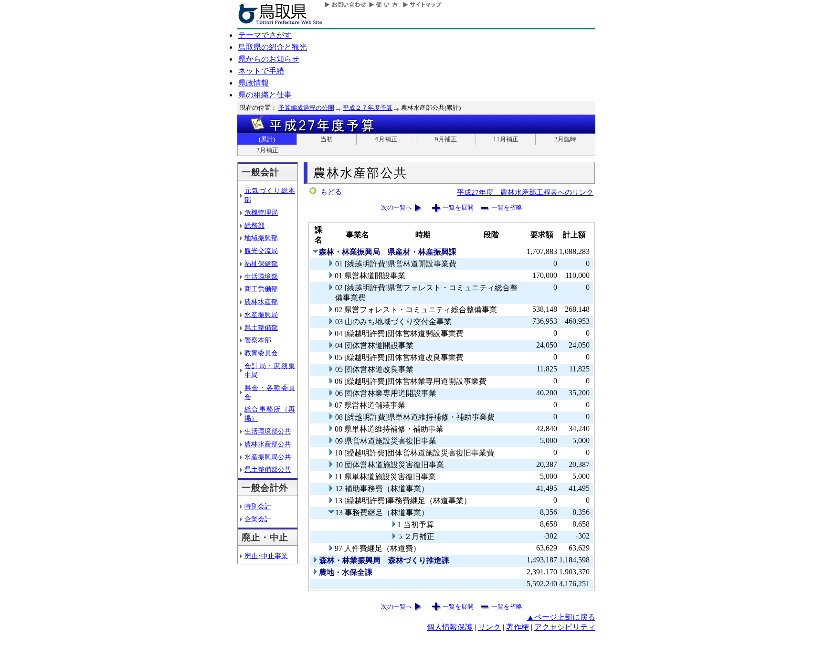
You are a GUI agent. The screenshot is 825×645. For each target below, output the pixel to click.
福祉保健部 (261, 263)
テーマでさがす (265, 35)
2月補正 (267, 150)
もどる (331, 192)
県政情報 (253, 83)
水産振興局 (261, 314)
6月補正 (386, 139)
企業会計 (257, 519)
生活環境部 (261, 276)
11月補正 (505, 139)
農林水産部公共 (267, 444)
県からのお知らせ (268, 59)
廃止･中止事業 (266, 556)
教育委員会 (261, 353)
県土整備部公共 (267, 469)
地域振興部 (261, 238)
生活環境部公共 (267, 431)
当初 (326, 139)
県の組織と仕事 (265, 95)
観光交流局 (261, 250)
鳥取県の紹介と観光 (272, 47)
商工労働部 (261, 289)
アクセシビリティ (564, 627)
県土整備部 (261, 327)
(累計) (267, 139)
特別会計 (257, 506)
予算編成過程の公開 (306, 107)
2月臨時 (565, 139)
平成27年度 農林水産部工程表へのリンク (525, 192)
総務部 (254, 225)
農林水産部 (261, 302)
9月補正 (446, 139)
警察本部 (257, 340)
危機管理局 (261, 212)
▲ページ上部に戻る (561, 617)
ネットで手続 (261, 71)
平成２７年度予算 (367, 107)
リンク (489, 627)
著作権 (517, 627)
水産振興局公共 (267, 457)
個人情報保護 (450, 627)
